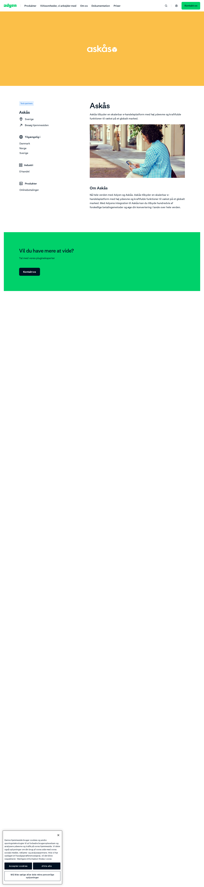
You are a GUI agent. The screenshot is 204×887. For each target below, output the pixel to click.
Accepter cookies (18, 866)
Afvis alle (47, 866)
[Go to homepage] (10, 6)
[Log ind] (176, 6)
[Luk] (58, 835)
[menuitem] (30, 5)
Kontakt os (29, 271)
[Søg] (166, 6)
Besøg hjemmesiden (37, 125)
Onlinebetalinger (29, 189)
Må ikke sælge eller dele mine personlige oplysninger (32, 876)
